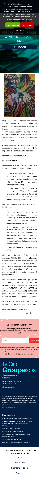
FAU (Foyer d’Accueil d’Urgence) (12, 431)
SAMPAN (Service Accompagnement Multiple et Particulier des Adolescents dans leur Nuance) (17, 423)
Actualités (21, 47)
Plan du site (19, 462)
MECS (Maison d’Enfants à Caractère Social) (17, 418)
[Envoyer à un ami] (35, 313)
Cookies (15, 19)
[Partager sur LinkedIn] (31, 313)
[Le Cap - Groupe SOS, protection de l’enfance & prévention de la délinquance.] (19, 369)
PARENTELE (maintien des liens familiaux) (16, 442)
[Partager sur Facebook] (23, 313)
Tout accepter (12, 25)
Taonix (19, 457)
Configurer (19, 30)
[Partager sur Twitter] (27, 313)
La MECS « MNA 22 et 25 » (11, 428)
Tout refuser (27, 25)
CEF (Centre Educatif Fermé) (11, 439)
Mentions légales (19, 467)
